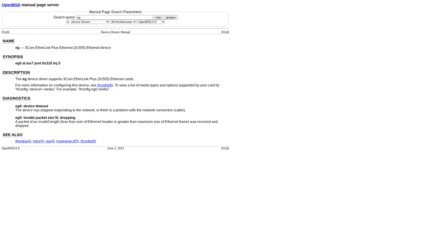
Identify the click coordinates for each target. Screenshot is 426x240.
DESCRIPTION (16, 72)
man (158, 17)
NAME (8, 41)
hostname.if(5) (67, 141)
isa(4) (50, 141)
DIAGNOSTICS (16, 98)
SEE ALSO (13, 134)
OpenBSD (11, 5)
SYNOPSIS (13, 56)
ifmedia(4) (23, 141)
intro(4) (38, 141)
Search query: (64, 17)
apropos (171, 17)
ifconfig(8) (105, 85)
